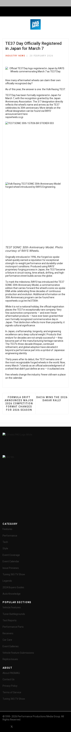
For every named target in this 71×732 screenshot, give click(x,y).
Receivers (8, 633)
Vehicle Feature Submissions (18, 652)
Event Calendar (11, 561)
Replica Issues (10, 659)
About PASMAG (11, 673)
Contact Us (8, 679)
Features (7, 529)
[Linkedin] (24, 726)
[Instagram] (30, 726)
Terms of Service (12, 692)
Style (5, 548)
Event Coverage (11, 555)
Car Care (7, 639)
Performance (10, 535)
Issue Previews (11, 568)
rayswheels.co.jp (14, 117)
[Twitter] (12, 726)
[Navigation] (4, 11)
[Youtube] (18, 726)
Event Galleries (11, 646)
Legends (7, 580)
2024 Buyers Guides (13, 587)
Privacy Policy (10, 685)
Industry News (15, 55)
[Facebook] (5, 726)
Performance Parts (13, 626)
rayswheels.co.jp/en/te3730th (21, 300)
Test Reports (10, 620)
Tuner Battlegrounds (14, 614)
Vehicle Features (12, 607)
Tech (5, 542)
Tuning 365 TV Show (14, 574)
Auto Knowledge (12, 593)
